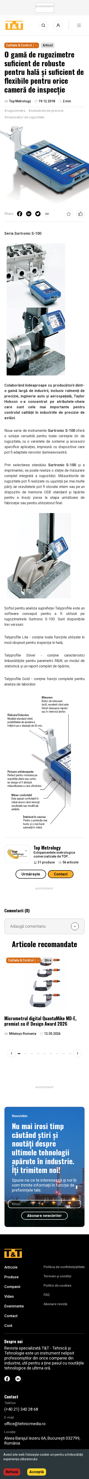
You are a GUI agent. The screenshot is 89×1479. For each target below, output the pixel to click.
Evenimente (14, 1306)
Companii (12, 1287)
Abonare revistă (55, 1304)
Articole (10, 1267)
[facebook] (19, 214)
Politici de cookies (57, 1285)
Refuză (12, 1472)
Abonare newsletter (44, 1216)
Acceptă (36, 1472)
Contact (61, 874)
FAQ (47, 1295)
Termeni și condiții (57, 1276)
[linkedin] (28, 214)
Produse (11, 1277)
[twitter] (38, 214)
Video (9, 1296)
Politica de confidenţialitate (64, 1267)
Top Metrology (47, 847)
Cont (8, 1326)
